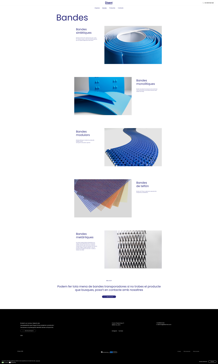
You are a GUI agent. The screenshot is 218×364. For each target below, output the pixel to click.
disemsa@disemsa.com (164, 324)
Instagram (114, 331)
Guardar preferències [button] (203, 361)
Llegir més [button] (38, 360)
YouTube (121, 331)
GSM (21, 335)
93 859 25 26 (160, 323)
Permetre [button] (212, 361)
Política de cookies (196, 351)
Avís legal (179, 351)
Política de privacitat (187, 351)
